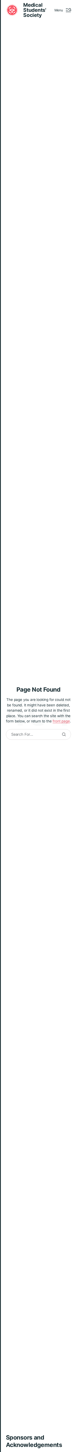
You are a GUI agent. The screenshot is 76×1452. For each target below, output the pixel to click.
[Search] (64, 734)
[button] (62, 10)
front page (61, 721)
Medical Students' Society (34, 10)
